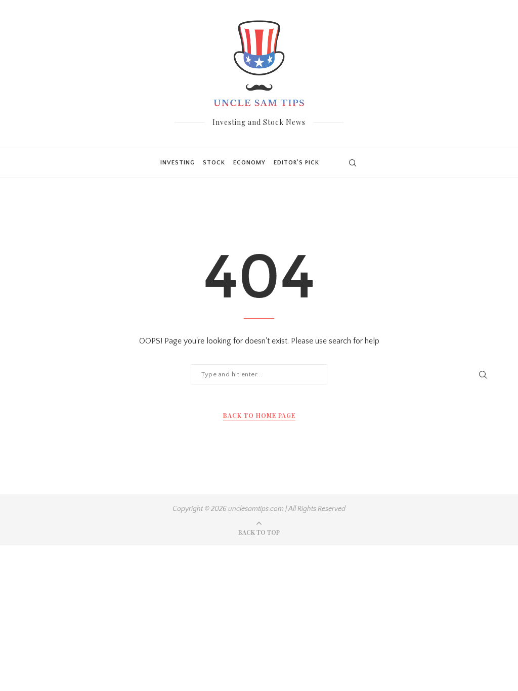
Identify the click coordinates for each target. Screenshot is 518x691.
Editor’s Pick (296, 162)
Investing (177, 162)
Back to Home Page (259, 415)
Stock (214, 162)
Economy (249, 162)
